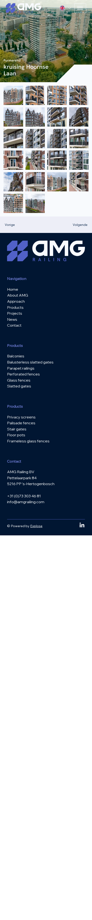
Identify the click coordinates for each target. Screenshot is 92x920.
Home (12, 289)
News (12, 319)
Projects (14, 313)
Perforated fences (23, 374)
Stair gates (16, 429)
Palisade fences (21, 423)
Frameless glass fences (28, 441)
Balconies (15, 356)
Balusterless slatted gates (30, 362)
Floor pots (16, 435)
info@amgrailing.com (25, 501)
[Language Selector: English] (65, 8)
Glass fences (18, 380)
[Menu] (80, 8)
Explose (36, 526)
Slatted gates (19, 386)
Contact (14, 325)
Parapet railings (20, 368)
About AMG (17, 295)
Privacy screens (21, 417)
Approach (16, 301)
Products (15, 307)
